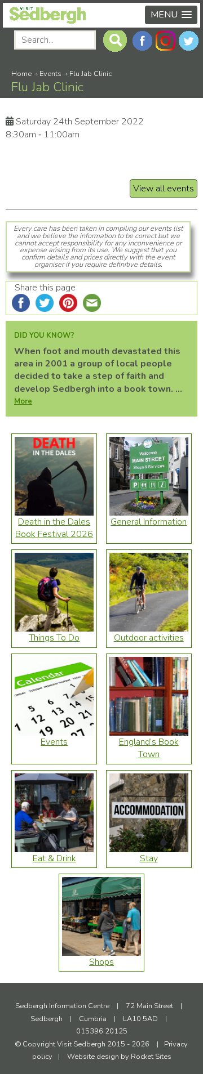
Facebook (142, 41)
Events (50, 74)
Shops (101, 962)
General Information (149, 522)
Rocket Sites (151, 1056)
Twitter (188, 41)
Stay (149, 858)
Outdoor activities (149, 638)
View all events (163, 188)
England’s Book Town (149, 748)
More (23, 401)
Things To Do (54, 638)
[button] (171, 15)
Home (21, 74)
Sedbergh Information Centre (62, 1006)
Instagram (165, 41)
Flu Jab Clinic (90, 74)
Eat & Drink (54, 858)
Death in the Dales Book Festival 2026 (54, 528)
